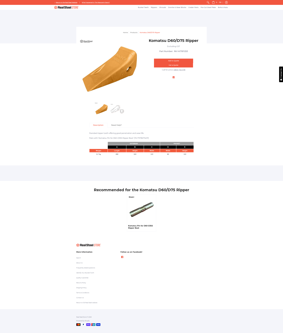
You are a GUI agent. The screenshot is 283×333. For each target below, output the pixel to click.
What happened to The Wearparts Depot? (96, 2)
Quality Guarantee (82, 278)
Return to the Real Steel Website (66, 2)
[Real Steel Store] (66, 7)
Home (125, 33)
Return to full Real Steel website (86, 302)
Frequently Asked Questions (85, 268)
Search (78, 258)
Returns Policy (81, 283)
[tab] (98, 125)
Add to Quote (173, 61)
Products (133, 33)
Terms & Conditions (82, 293)
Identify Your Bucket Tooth (85, 273)
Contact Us (80, 297)
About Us (79, 263)
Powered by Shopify (83, 321)
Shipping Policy (81, 288)
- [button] (218, 2)
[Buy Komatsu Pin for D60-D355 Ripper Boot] (141, 209)
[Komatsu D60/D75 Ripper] (101, 109)
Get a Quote (173, 65)
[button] (226, 2)
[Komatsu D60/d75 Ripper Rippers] (117, 109)
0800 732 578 (179, 70)
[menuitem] (208, 2)
